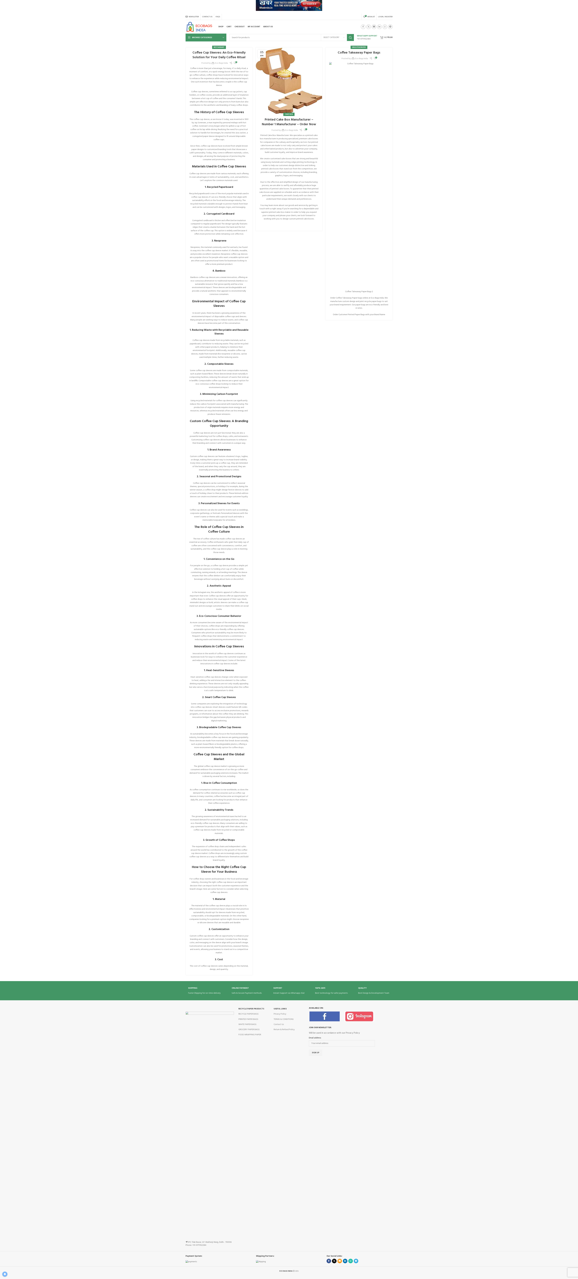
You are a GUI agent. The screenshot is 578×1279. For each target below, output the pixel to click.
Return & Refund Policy (284, 1029)
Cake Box (289, 114)
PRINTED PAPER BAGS (248, 1019)
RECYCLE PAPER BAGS (248, 1014)
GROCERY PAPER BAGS (249, 1029)
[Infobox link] (367, 37)
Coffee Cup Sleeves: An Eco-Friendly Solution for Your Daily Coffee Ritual (219, 55)
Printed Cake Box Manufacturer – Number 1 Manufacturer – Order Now (289, 122)
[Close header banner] (574, 7)
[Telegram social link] (390, 26)
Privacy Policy (280, 1014)
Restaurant (219, 47)
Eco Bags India (221, 63)
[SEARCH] (350, 37)
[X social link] (368, 26)
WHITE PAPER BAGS (247, 1024)
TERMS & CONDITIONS (284, 1019)
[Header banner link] (289, 7)
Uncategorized (359, 47)
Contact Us (279, 1024)
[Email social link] (374, 26)
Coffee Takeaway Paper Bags (359, 52)
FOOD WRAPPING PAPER (249, 1034)
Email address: (315, 1037)
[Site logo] (199, 27)
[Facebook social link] (363, 26)
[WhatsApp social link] (385, 26)
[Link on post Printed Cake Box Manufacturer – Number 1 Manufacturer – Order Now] (289, 80)
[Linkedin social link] (379, 26)
